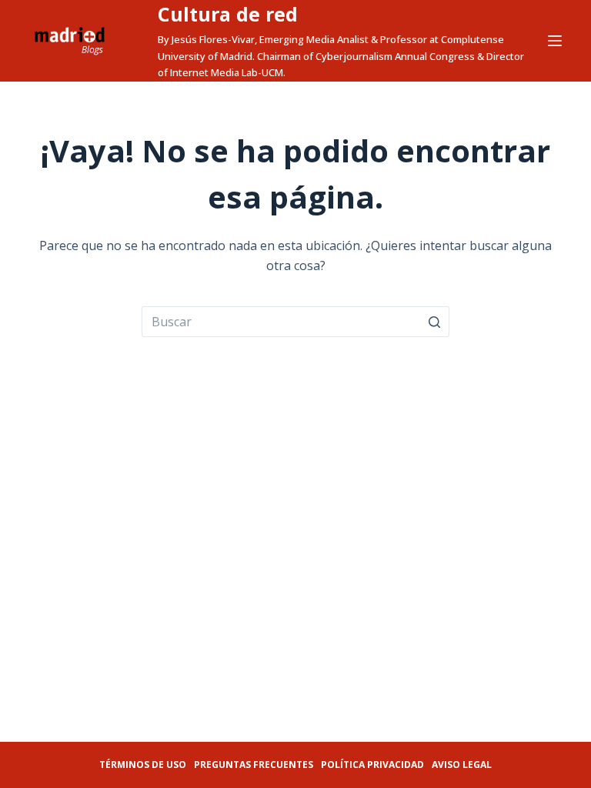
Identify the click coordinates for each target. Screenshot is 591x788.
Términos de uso (142, 764)
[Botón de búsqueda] (434, 321)
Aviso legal (462, 764)
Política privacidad (372, 764)
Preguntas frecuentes (253, 764)
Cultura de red (228, 14)
